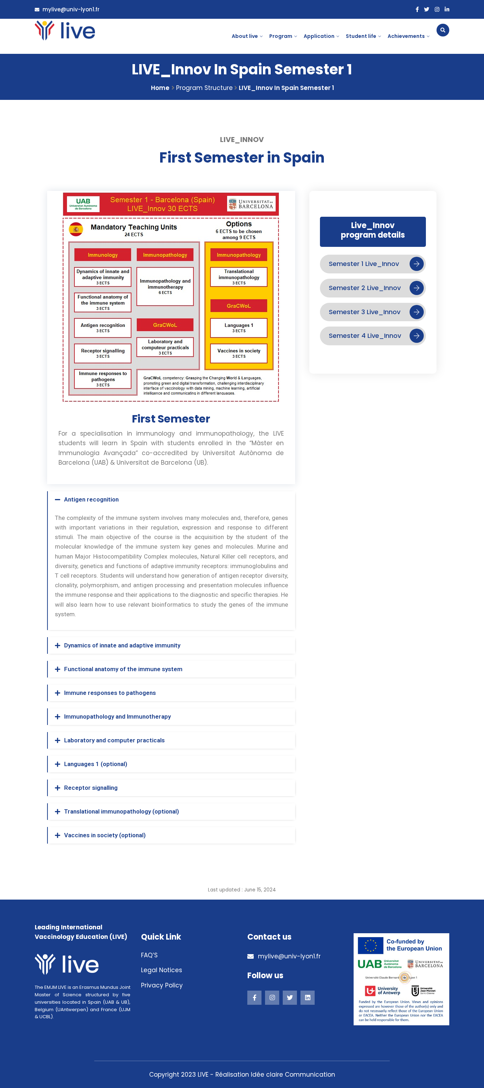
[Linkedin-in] (447, 9)
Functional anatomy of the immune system (123, 669)
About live (245, 36)
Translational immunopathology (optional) (121, 811)
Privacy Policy (162, 985)
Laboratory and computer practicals (114, 740)
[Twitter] (426, 9)
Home (160, 88)
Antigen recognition (91, 499)
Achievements (406, 36)
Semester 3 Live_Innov (364, 311)
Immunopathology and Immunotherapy (117, 716)
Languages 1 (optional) (95, 763)
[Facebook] (254, 998)
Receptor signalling (91, 787)
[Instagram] (437, 9)
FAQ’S (149, 955)
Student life (361, 36)
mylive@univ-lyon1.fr (70, 9)
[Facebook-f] (417, 9)
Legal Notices (161, 970)
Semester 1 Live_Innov (364, 263)
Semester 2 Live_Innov (365, 287)
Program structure (204, 88)
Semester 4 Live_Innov (365, 335)
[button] (171, 499)
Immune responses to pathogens (110, 692)
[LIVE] (65, 30)
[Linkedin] (307, 998)
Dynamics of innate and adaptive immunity (122, 645)
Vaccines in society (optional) (105, 835)
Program (280, 36)
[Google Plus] (272, 998)
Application (319, 36)
